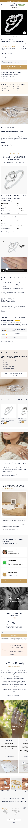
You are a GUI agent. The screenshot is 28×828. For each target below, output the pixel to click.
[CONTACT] (15, 814)
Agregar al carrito (14, 67)
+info (26, 639)
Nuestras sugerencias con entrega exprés (11, 62)
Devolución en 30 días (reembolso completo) (11, 72)
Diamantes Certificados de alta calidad (9, 232)
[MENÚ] (2, 4)
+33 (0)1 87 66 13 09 (13, 575)
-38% (13, 46)
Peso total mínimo (6, 226)
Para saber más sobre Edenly (13, 696)
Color (2, 208)
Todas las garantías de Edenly (8, 79)
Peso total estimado (6, 213)
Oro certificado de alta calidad (7, 217)
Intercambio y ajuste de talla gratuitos (10, 74)
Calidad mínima (5, 211)
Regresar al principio (14, 819)
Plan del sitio (5, 801)
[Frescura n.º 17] (14, 22)
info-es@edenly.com (15, 810)
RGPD (25, 801)
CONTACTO (5, 798)
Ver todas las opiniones (6, 341)
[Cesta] (26, 4)
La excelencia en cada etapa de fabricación (12, 200)
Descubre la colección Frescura (8, 475)
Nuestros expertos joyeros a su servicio (19, 90)
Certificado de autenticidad (8, 76)
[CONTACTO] (24, 5)
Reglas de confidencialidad (15, 801)
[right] (24, 32)
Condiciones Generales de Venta (17, 798)
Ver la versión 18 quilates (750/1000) (14, 374)
